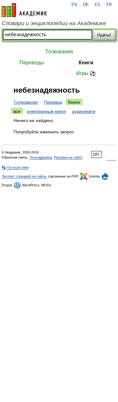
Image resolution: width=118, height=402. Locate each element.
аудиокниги (83, 111)
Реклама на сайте (68, 157)
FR (109, 5)
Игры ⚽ (86, 73)
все (17, 111)
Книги (86, 62)
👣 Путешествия (15, 167)
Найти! (104, 35)
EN (74, 5)
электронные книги (46, 111)
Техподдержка (40, 157)
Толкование (26, 102)
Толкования (59, 51)
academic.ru (24, 10)
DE (86, 5)
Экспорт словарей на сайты (24, 176)
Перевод (53, 102)
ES (97, 5)
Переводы (32, 62)
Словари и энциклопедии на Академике (54, 23)
